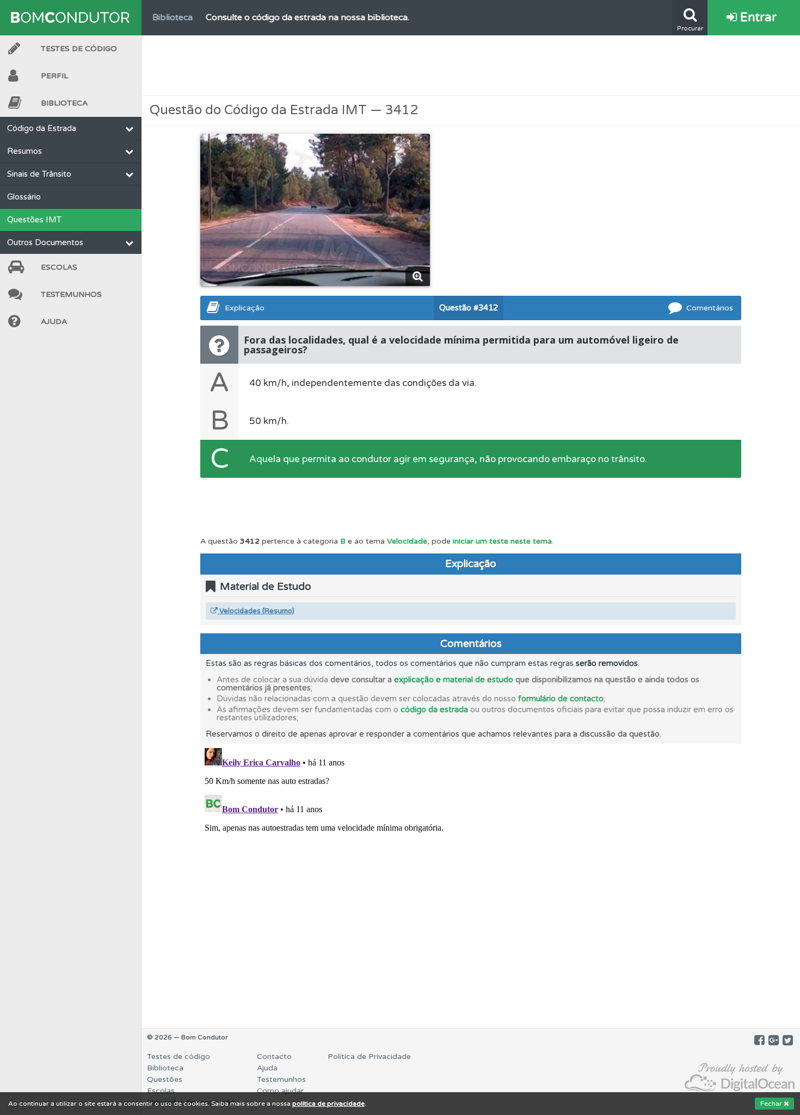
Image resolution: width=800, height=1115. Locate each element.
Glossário (24, 197)
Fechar (772, 1103)
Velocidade (407, 541)
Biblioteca (64, 103)
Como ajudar (280, 1090)
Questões (164, 1079)
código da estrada (434, 709)
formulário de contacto (561, 698)
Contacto (274, 1056)
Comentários (709, 308)
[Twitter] (788, 1040)
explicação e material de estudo (453, 679)
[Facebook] (759, 1040)
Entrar (757, 17)
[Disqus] (470, 880)
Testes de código (178, 1056)
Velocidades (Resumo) (256, 611)
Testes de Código (79, 48)
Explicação (244, 308)
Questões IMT (34, 220)
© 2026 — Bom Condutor (187, 1037)
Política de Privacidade (369, 1056)
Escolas (59, 267)
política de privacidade (328, 1103)
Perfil (54, 75)
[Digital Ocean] (740, 1078)
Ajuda (54, 321)
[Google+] (773, 1040)
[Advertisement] (471, 65)
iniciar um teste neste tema (502, 541)
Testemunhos (71, 294)
